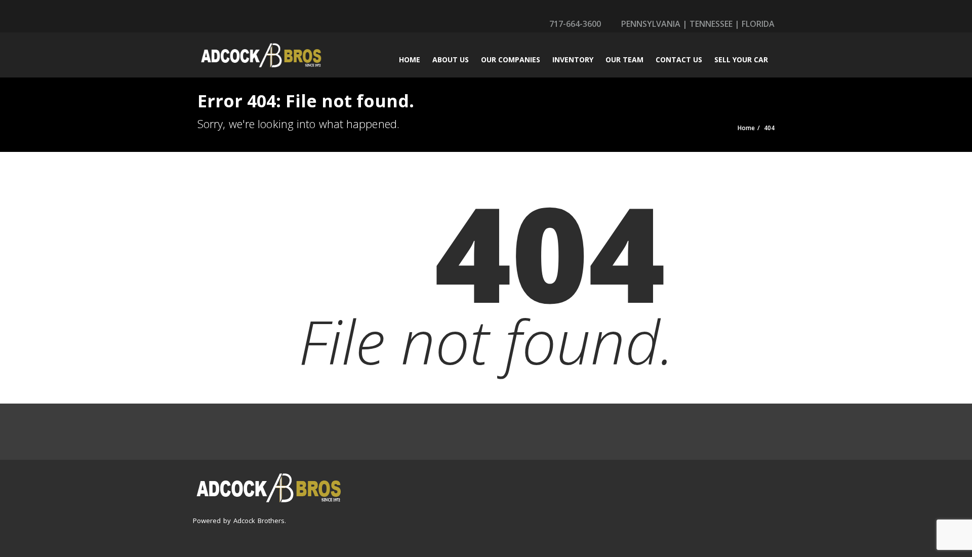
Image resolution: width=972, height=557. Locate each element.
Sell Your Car (741, 59)
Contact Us (679, 59)
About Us (450, 59)
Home (409, 59)
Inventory (572, 59)
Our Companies (510, 59)
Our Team (624, 59)
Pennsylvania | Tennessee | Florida (697, 23)
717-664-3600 (574, 23)
